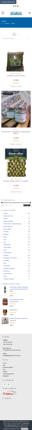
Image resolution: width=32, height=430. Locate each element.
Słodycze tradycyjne (8, 268)
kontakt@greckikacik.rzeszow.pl (11, 355)
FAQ (4, 369)
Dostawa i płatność (8, 367)
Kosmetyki (6, 231)
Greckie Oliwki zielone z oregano (16, 181)
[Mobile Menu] (29, 13)
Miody (5, 237)
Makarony (6, 234)
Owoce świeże (7, 247)
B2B (4, 365)
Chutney (5, 218)
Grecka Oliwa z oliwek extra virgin (12, 223)
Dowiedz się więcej (16, 144)
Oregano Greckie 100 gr (16, 75)
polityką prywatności (12, 425)
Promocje (19, 179)
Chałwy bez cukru (8, 216)
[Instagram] (15, 6)
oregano (13, 23)
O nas (4, 363)
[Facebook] (13, 6)
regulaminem (26, 423)
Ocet (4, 239)
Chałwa (5, 213)
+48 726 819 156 (7, 344)
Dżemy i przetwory (8, 221)
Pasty (4, 250)
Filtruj (26, 205)
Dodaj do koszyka (16, 86)
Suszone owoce (7, 273)
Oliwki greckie (13, 179)
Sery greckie (6, 265)
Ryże (4, 263)
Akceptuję (24, 428)
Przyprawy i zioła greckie (16, 73)
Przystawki (6, 260)
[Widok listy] (17, 34)
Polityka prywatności (8, 374)
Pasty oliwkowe (7, 252)
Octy (4, 242)
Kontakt (5, 371)
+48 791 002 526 (7, 342)
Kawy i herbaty (7, 229)
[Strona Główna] (2, 23)
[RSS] (18, 6)
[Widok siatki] (14, 34)
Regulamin (6, 376)
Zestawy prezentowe (8, 279)
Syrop (5, 276)
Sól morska (16, 129)
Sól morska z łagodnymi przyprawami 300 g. (16, 132)
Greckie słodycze (7, 226)
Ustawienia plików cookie (8, 2)
